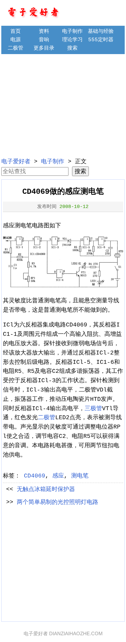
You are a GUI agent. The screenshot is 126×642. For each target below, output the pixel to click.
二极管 (15, 48)
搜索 (72, 48)
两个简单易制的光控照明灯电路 (57, 502)
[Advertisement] (63, 105)
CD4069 (34, 476)
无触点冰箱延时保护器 (46, 489)
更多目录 (44, 48)
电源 (15, 40)
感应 (58, 476)
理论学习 (72, 40)
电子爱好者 (15, 161)
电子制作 (72, 31)
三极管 (93, 408)
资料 (44, 31)
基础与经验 (101, 31)
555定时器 (100, 40)
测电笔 (80, 476)
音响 (44, 40)
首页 (15, 31)
